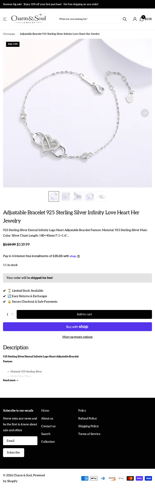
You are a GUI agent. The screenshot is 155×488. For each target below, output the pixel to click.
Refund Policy (87, 418)
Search (45, 434)
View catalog (5, 19)
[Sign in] (135, 19)
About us (47, 418)
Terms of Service (89, 434)
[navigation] (54, 196)
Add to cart (84, 314)
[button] (13, 311)
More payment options (77, 337)
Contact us (48, 426)
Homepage (9, 33)
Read (9, 380)
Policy (82, 410)
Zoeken (124, 19)
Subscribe (13, 452)
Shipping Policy (88, 426)
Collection (48, 442)
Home (45, 410)
